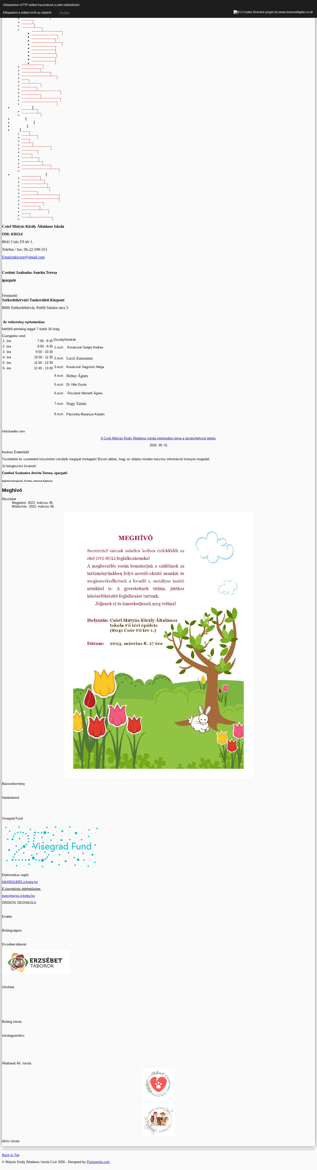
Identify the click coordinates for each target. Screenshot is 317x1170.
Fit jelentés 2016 (43, 41)
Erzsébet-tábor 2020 (36, 167)
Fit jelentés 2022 (43, 59)
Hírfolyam (19, 119)
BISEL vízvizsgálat (36, 189)
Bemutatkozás (22, 108)
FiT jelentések (32, 29)
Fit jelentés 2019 (43, 52)
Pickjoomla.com (98, 1162)
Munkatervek (31, 178)
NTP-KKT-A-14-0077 (36, 148)
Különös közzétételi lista (39, 78)
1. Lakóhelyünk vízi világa (40, 197)
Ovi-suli (27, 145)
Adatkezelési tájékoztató (39, 104)
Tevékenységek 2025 (37, 219)
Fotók (16, 130)
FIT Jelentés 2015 (45, 37)
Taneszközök (31, 70)
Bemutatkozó (31, 115)
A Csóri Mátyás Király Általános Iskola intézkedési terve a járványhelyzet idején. (158, 438)
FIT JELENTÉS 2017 (47, 44)
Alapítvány (19, 126)
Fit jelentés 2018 (43, 48)
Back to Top (10, 1155)
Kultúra (27, 156)
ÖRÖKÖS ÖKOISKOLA (29, 174)
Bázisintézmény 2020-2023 (41, 93)
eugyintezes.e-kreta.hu (18, 896)
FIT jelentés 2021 (44, 55)
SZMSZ (27, 22)
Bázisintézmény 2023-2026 (41, 100)
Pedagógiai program (36, 18)
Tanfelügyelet (31, 85)
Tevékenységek (33, 182)
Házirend (28, 26)
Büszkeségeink (23, 122)
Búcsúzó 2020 (32, 163)
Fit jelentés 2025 (43, 63)
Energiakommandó (35, 212)
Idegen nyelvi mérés (36, 74)
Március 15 (30, 152)
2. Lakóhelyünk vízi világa (40, 200)
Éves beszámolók (35, 186)
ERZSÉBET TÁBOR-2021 (40, 171)
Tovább (64, 12)
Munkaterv (29, 89)
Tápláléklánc (31, 208)
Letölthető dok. (32, 67)
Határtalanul (30, 160)
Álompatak (29, 193)
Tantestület (30, 111)
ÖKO (25, 82)
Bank (25, 134)
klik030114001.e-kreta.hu (20, 882)
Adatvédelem (31, 96)
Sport (25, 141)
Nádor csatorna (33, 204)
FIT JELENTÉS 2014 (47, 33)
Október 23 (30, 137)
